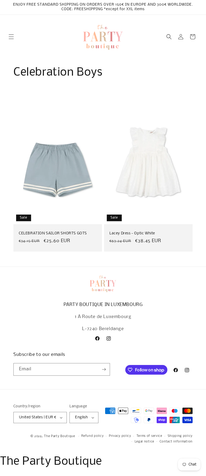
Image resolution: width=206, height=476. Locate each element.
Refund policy (92, 436)
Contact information (176, 441)
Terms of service (149, 436)
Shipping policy (180, 436)
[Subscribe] (104, 369)
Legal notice (144, 441)
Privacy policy (120, 436)
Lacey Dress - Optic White (132, 233)
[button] (11, 37)
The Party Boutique (59, 436)
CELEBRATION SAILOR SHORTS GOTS (53, 233)
